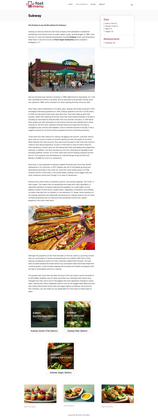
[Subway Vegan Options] (61, 356)
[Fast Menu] (35, 7)
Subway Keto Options (77, 331)
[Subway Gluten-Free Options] (44, 314)
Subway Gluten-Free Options (44, 331)
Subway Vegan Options (61, 372)
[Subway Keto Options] (77, 314)
